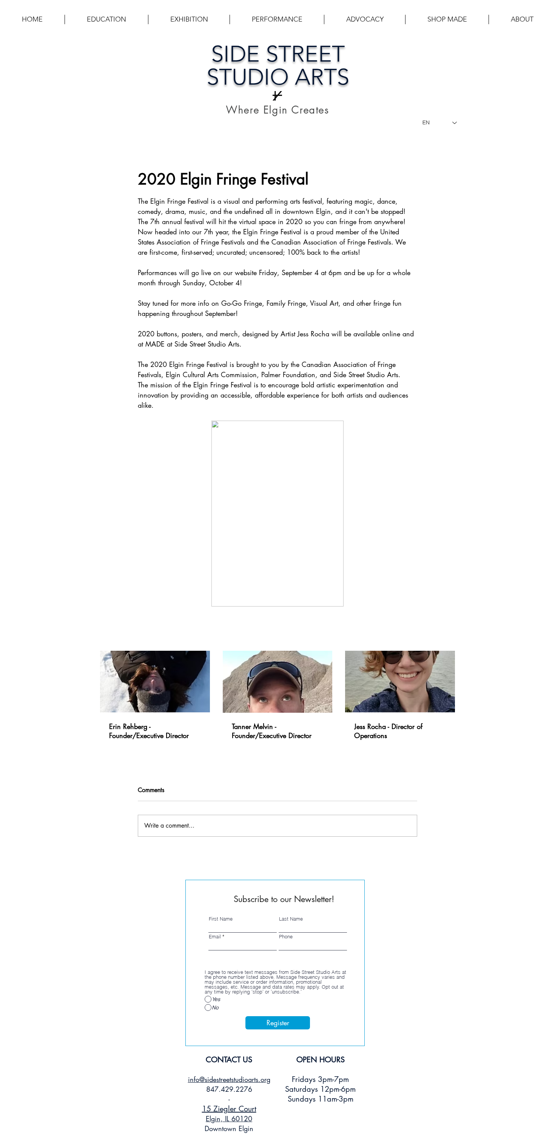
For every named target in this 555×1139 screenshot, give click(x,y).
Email (215, 936)
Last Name (291, 918)
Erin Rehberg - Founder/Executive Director (149, 731)
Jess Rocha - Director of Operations (388, 731)
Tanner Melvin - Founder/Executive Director (271, 731)
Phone (286, 936)
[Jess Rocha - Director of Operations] (400, 681)
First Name (221, 918)
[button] (106, 19)
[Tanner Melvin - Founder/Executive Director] (278, 682)
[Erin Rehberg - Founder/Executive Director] (155, 681)
